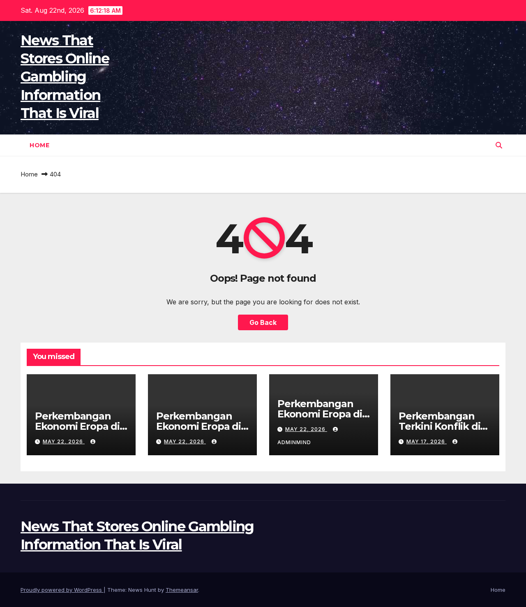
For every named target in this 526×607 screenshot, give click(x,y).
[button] (499, 145)
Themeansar (182, 589)
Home (39, 145)
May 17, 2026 (426, 441)
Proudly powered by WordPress (62, 589)
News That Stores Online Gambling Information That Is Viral (65, 77)
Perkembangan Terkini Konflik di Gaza (439, 426)
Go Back (263, 322)
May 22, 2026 (64, 441)
